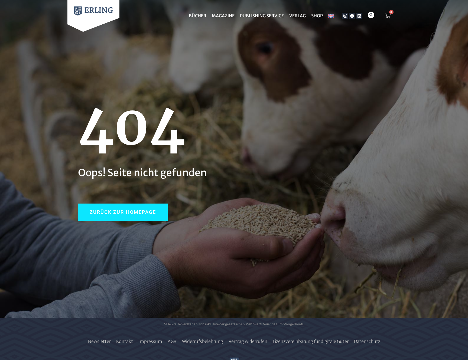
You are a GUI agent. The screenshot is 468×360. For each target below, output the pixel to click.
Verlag (297, 15)
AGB (172, 341)
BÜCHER (197, 15)
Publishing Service (262, 15)
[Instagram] (345, 16)
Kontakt (124, 341)
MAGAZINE (223, 15)
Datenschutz (367, 341)
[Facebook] (352, 16)
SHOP (317, 15)
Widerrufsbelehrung (202, 341)
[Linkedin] (359, 16)
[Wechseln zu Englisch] (331, 16)
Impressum (150, 341)
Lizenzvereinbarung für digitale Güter (311, 341)
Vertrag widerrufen (248, 341)
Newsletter (99, 341)
